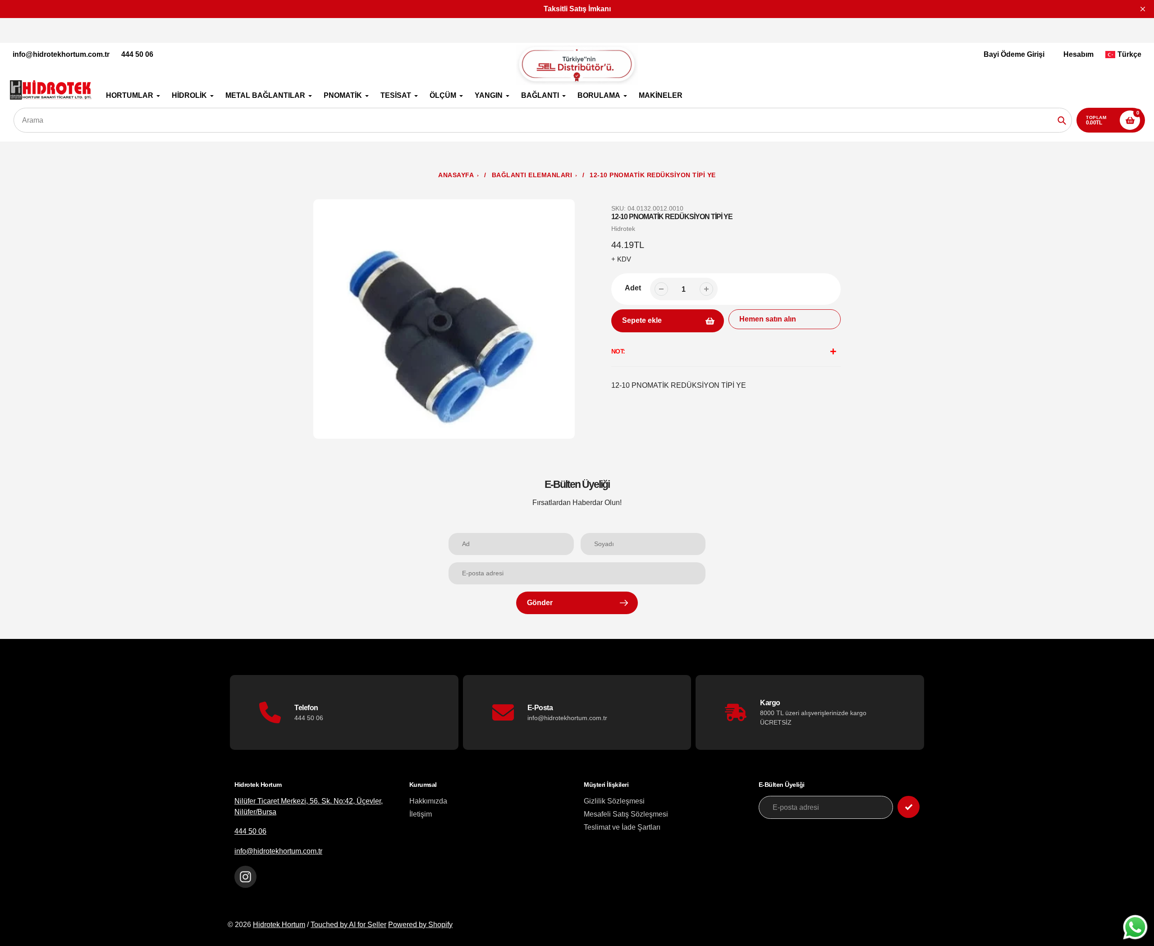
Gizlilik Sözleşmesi (614, 801)
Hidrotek (623, 228)
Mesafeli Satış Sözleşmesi (626, 814)
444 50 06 (137, 54)
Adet (633, 288)
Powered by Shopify (420, 924)
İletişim (420, 814)
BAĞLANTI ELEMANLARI (532, 175)
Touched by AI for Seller (348, 924)
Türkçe (1129, 54)
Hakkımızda (428, 801)
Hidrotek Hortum (279, 924)
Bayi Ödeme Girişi (1014, 54)
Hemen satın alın (767, 319)
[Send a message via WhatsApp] (1135, 927)
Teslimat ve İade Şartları (622, 827)
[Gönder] (909, 807)
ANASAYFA (456, 175)
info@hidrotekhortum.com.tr (61, 54)
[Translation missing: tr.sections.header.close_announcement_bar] (1142, 9)
